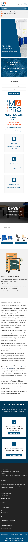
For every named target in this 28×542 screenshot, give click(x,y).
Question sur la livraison (6, 528)
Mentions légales (5, 507)
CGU (2, 510)
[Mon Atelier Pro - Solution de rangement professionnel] (5, 4)
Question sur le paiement (6, 525)
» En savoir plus (4, 491)
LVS (2, 368)
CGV (2, 505)
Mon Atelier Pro (10, 368)
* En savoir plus (17, 11)
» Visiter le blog (4, 495)
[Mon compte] (21, 4)
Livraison (3, 502)
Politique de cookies (5, 512)
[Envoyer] (25, 8)
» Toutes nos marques (6, 493)
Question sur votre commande (8, 520)
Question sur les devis (6, 523)
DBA (4, 368)
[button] (18, 4)
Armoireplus (24, 366)
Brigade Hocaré (7, 380)
